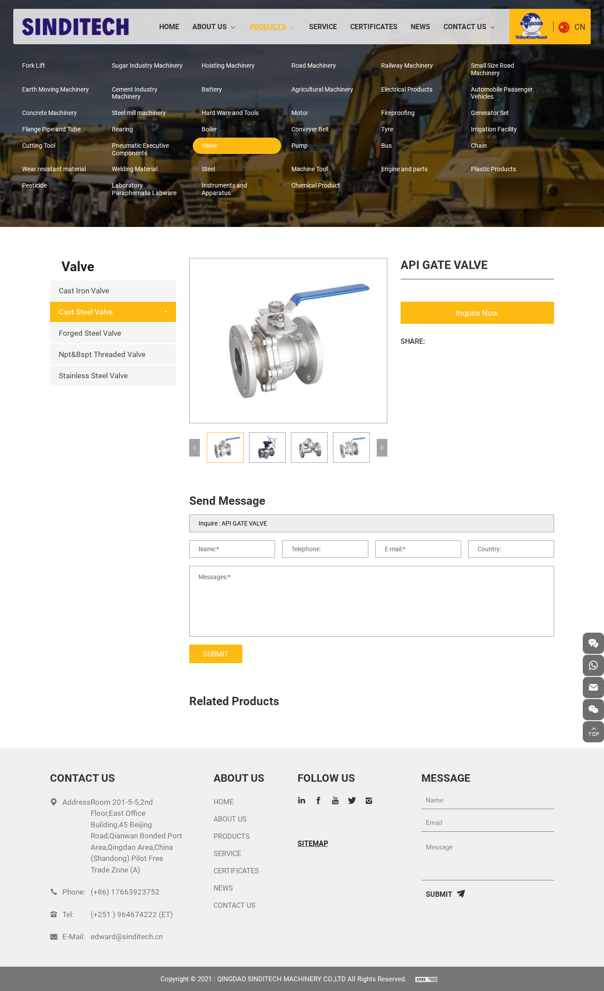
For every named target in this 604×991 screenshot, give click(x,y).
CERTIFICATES (374, 26)
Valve (209, 145)
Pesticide (34, 185)
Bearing (122, 129)
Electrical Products (406, 89)
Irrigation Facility (494, 129)
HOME (169, 26)
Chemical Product (315, 185)
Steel (208, 169)
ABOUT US (209, 26)
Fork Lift (33, 65)
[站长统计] (426, 978)
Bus (386, 145)
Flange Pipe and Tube (51, 129)
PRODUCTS (268, 26)
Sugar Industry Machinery (147, 65)
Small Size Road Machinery (492, 69)
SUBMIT (216, 653)
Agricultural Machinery (322, 89)
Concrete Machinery (49, 112)
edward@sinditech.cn (127, 936)
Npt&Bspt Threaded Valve (102, 354)
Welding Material (134, 169)
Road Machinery (313, 65)
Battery (212, 89)
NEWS (420, 26)
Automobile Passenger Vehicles (502, 93)
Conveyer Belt (310, 129)
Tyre (387, 129)
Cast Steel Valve (86, 312)
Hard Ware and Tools (230, 112)
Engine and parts (404, 169)
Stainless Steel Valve (93, 375)
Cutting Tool (38, 145)
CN (579, 26)
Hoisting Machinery (228, 65)
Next (382, 448)
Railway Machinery (407, 65)
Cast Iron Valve (84, 290)
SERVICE (323, 26)
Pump (299, 145)
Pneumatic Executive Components (140, 149)
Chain (479, 145)
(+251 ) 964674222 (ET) (132, 914)
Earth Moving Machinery (55, 89)
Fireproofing (398, 112)
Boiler (209, 129)
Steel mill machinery (139, 112)
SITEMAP (313, 843)
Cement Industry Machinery (134, 93)
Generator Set (490, 112)
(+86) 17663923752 (125, 892)
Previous (194, 448)
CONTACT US (464, 26)
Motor (299, 112)
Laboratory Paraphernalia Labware (144, 189)
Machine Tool (309, 169)
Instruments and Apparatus (224, 189)
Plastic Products (493, 169)
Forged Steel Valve (90, 333)
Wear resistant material (54, 169)
